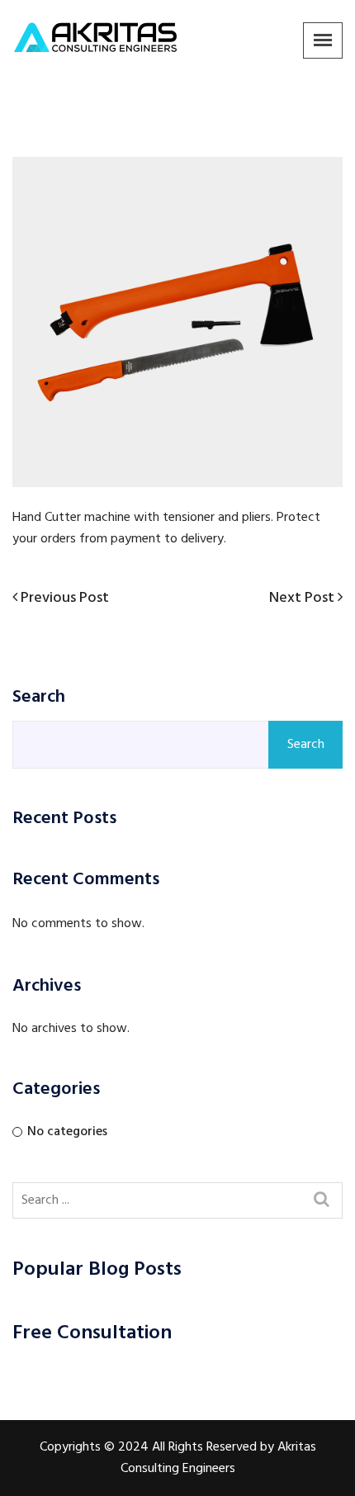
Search (38, 697)
